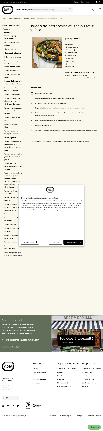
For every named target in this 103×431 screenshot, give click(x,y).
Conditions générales (94, 415)
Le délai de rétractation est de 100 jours (15, 2)
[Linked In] (18, 406)
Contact (35, 368)
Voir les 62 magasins (66, 342)
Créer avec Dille (87, 372)
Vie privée (52, 415)
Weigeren (55, 242)
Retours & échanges (39, 379)
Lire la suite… (37, 383)
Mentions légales (65, 415)
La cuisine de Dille (88, 379)
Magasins (76, 2)
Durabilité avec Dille (89, 383)
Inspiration (89, 363)
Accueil (4, 18)
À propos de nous (68, 363)
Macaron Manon (84, 141)
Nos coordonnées (63, 383)
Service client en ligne (11, 347)
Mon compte (92, 9)
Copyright (79, 415)
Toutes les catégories (24, 10)
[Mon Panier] (100, 9)
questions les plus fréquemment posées (16, 333)
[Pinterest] (8, 406)
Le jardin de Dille (87, 376)
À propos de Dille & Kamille (66, 368)
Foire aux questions (39, 372)
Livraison (36, 376)
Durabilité (60, 379)
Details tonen (28, 242)
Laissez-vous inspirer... (15, 18)
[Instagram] (3, 406)
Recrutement (61, 376)
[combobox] (51, 9)
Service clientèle (85, 2)
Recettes (26, 18)
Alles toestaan (72, 242)
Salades (33, 18)
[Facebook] (13, 406)
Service (37, 363)
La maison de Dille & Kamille (91, 368)
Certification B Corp (64, 386)
